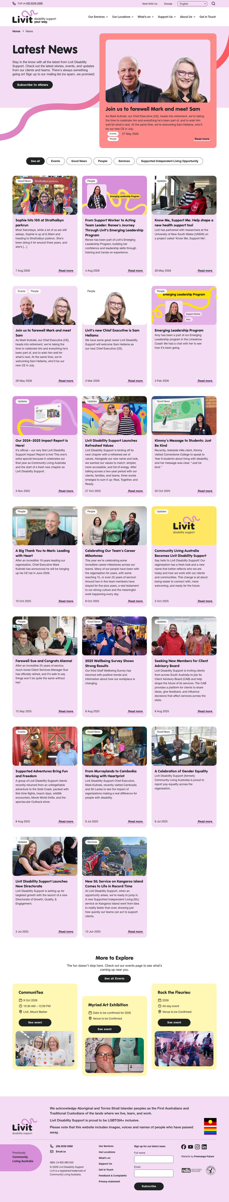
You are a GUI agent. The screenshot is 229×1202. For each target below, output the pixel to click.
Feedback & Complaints (113, 1175)
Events (55, 161)
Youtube (190, 1146)
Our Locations (107, 1152)
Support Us (105, 1163)
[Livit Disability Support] (34, 16)
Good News (79, 161)
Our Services (106, 1146)
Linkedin (204, 1146)
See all (35, 161)
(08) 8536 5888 (34, 3)
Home (16, 31)
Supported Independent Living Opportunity (169, 161)
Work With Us (149, 3)
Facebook (183, 1146)
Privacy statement (109, 1181)
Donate (168, 3)
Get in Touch (208, 17)
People (102, 161)
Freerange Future (204, 1156)
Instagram (197, 1146)
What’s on (104, 1158)
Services (124, 161)
